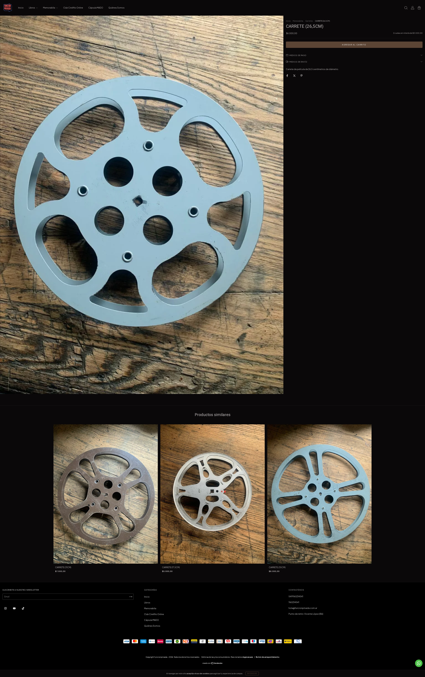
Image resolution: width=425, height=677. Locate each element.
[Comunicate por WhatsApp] (419, 663)
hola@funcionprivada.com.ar (303, 608)
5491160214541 (296, 596)
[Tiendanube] (212, 663)
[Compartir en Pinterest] (301, 75)
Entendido (252, 673)
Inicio (21, 7)
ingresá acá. (248, 657)
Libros (32, 7)
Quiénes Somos (116, 7)
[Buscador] (406, 8)
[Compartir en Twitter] (294, 75)
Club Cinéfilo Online (73, 7)
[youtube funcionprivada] (14, 608)
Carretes (309, 21)
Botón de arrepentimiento (267, 657)
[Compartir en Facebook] (287, 75)
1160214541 (294, 602)
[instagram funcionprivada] (5, 608)
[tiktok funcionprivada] (23, 608)
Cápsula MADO (95, 7)
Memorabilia (49, 7)
